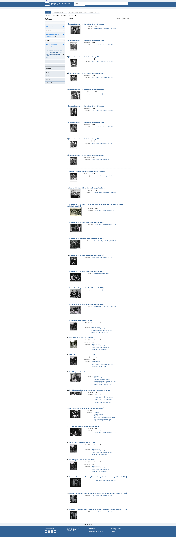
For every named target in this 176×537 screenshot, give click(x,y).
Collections (48, 30)
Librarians (96, 376)
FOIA (90, 530)
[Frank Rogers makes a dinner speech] (81, 372)
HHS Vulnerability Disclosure (96, 531)
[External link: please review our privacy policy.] (46, 531)
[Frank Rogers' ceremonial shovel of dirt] (82, 460)
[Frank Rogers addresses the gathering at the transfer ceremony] (89, 390)
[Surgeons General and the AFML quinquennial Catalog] (86, 408)
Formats (48, 23)
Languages (48, 68)
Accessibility (114, 530)
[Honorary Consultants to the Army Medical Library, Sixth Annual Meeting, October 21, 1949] (98, 477)
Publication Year (50, 83)
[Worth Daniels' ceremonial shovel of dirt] (82, 443)
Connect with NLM (49, 528)
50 (126, 18)
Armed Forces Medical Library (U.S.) (103, 401)
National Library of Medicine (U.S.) (99, 332)
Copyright (48, 75)
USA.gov (93, 535)
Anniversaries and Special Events (99, 329)
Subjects (48, 40)
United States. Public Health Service (103, 399)
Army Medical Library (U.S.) (100, 382)
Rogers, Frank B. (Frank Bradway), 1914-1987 (105, 28)
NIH (86, 535)
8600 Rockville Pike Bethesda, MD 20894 (72, 530)
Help (119, 8)
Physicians (96, 416)
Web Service (126, 8)
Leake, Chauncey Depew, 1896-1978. (103, 479)
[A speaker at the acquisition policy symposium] (84, 426)
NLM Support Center (116, 528)
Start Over (48, 12)
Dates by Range (49, 79)
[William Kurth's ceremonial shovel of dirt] (82, 355)
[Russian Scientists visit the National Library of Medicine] (86, 24)
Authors (48, 61)
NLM (82, 535)
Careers (113, 531)
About (114, 8)
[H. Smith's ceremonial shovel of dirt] (80, 320)
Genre (47, 72)
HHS (88, 535)
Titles (47, 65)
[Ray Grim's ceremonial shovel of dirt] (81, 338)
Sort (116, 18)
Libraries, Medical (95, 327)
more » (47, 57)
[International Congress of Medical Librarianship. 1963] (86, 239)
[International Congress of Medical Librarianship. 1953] (86, 222)
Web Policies (92, 528)
